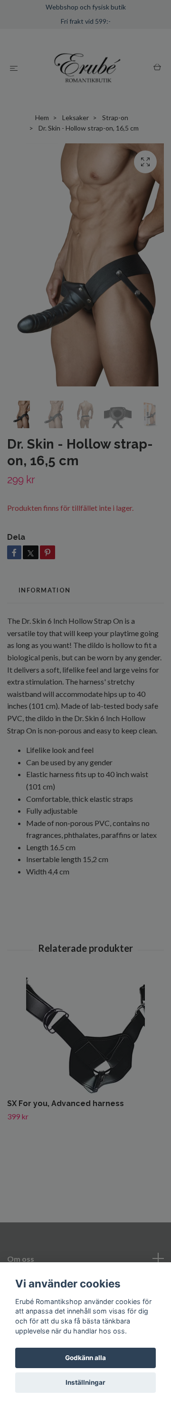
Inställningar (85, 1382)
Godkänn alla (85, 1357)
